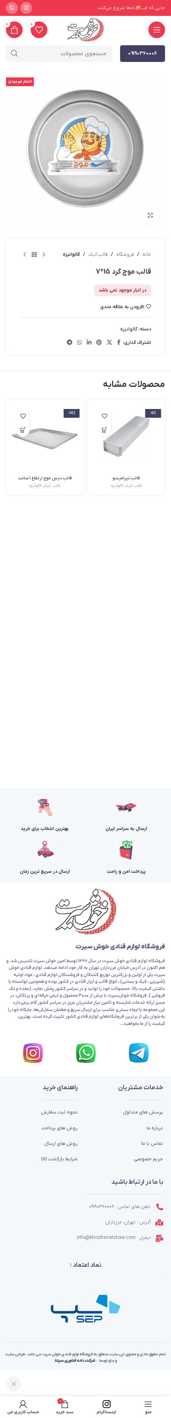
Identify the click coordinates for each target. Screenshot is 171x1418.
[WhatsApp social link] (12, 8)
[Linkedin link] (89, 343)
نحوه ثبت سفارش (59, 1112)
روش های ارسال (61, 1143)
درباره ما (154, 1128)
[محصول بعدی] (24, 255)
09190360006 (142, 53)
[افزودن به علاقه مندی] (104, 416)
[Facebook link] (119, 343)
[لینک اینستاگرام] (26, 8)
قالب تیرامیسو (126, 478)
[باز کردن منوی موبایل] (156, 30)
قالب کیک (98, 254)
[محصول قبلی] (44, 255)
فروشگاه (125, 254)
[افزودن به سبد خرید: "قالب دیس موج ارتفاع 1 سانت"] (23, 430)
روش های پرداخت (59, 1128)
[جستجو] (14, 53)
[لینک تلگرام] (69, 343)
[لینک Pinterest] (99, 343)
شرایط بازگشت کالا (59, 1159)
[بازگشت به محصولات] (34, 255)
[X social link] (109, 343)
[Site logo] (85, 30)
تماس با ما (152, 1143)
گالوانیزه (71, 254)
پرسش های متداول (143, 1112)
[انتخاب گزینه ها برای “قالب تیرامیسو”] (104, 430)
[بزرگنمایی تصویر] (150, 215)
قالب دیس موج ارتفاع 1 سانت (45, 478)
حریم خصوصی (148, 1159)
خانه (146, 254)
